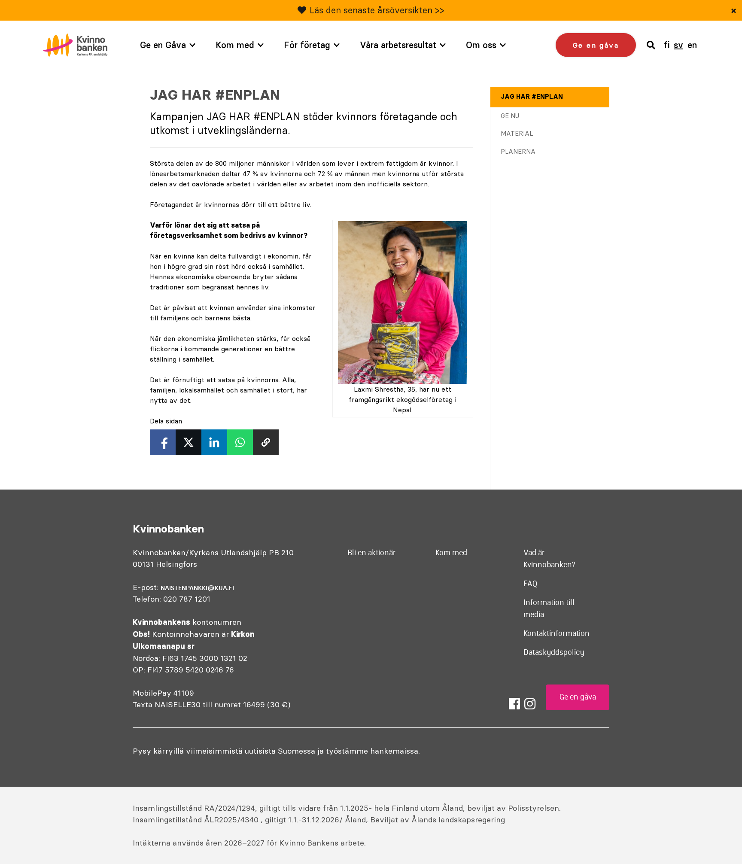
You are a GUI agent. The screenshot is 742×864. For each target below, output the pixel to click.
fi (666, 45)
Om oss (481, 45)
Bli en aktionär (371, 552)
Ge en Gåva (163, 45)
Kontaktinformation (556, 633)
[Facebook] (514, 703)
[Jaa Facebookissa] (163, 442)
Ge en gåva (596, 45)
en (692, 45)
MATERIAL (517, 133)
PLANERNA (518, 151)
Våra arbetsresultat (398, 45)
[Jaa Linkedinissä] (214, 442)
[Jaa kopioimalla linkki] (266, 442)
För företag (307, 45)
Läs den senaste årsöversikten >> (377, 10)
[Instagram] (529, 703)
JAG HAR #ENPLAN (532, 96)
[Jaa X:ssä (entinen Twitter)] (188, 442)
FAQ (530, 583)
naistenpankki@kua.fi (197, 588)
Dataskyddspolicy (553, 652)
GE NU (510, 116)
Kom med (235, 45)
